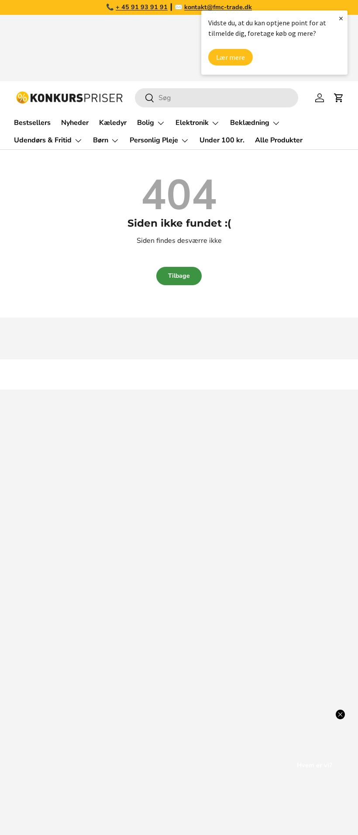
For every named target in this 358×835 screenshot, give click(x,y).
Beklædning (205, 660)
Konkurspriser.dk (53, 803)
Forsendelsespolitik (45, 712)
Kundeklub (31, 730)
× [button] (341, 18)
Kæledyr (113, 123)
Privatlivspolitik (38, 695)
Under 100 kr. (222, 140)
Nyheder (75, 123)
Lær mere (230, 57)
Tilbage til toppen (179, 374)
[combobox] (216, 97)
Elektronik (202, 642)
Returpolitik (33, 642)
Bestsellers (32, 123)
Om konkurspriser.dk (46, 590)
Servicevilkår (34, 677)
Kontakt (26, 625)
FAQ (21, 607)
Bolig (194, 625)
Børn (193, 695)
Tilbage (179, 276)
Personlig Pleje (210, 712)
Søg (20, 572)
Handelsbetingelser (45, 660)
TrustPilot (286, 472)
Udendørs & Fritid (214, 677)
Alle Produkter (279, 140)
